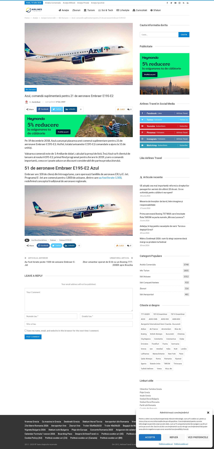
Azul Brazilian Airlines (39, 240)
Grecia (143, 349)
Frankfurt (155, 344)
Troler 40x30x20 (112, 426)
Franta (165, 344)
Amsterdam (166, 329)
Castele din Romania (148, 408)
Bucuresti (170, 334)
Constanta (158, 339)
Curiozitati (141, 10)
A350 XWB (153, 319)
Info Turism (144, 270)
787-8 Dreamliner (160, 314)
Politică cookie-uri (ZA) (56, 438)
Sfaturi (157, 10)
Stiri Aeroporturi (147, 294)
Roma (158, 359)
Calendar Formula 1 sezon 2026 (40, 434)
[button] (208, 412)
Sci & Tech (107, 10)
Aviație (65, 10)
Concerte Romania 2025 (101, 430)
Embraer (53, 240)
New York (172, 354)
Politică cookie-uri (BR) (111, 438)
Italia (168, 349)
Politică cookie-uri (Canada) (83, 438)
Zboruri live (74, 426)
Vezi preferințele (198, 437)
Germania (175, 344)
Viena (159, 369)
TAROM (167, 364)
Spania (143, 364)
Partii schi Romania (148, 405)
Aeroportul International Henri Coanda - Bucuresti (160, 324)
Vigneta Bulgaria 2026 (35, 430)
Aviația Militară (69, 3)
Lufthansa (145, 354)
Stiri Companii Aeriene (149, 282)
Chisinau (181, 334)
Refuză (174, 437)
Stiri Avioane (31, 90)
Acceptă (150, 437)
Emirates (144, 344)
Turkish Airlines (147, 369)
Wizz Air (168, 369)
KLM (175, 349)
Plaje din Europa (79, 430)
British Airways (156, 334)
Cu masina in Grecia (51, 421)
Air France (154, 329)
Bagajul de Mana (131, 426)
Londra (183, 349)
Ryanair (178, 359)
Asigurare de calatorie (126, 430)
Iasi (151, 349)
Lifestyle (124, 10)
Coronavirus (171, 339)
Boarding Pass (65, 434)
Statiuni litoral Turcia (92, 421)
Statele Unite (155, 364)
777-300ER (145, 314)
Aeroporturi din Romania (117, 421)
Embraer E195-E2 (65, 240)
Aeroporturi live (58, 426)
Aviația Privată (83, 3)
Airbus (143, 329)
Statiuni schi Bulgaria (58, 430)
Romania (168, 359)
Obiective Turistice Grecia (151, 389)
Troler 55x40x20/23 (92, 426)
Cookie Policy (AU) (33, 438)
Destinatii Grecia (72, 421)
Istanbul (159, 349)
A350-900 (165, 319)
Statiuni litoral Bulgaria (149, 399)
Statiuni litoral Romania (149, 402)
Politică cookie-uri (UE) (112, 434)
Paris (181, 354)
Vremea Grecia (32, 421)
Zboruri (76, 10)
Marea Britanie (159, 354)
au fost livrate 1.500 (110, 177)
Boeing (144, 334)
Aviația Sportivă (97, 3)
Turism (91, 10)
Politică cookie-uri (166, 444)
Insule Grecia (145, 395)
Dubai (182, 339)
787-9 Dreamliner (178, 314)
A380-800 (176, 319)
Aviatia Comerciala (53, 3)
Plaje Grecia (145, 392)
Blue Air (178, 329)
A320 (143, 319)
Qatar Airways (146, 359)
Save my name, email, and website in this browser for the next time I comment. (63, 331)
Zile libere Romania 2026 (36, 426)
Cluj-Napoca (146, 339)
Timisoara (178, 364)
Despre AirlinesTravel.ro (87, 434)
